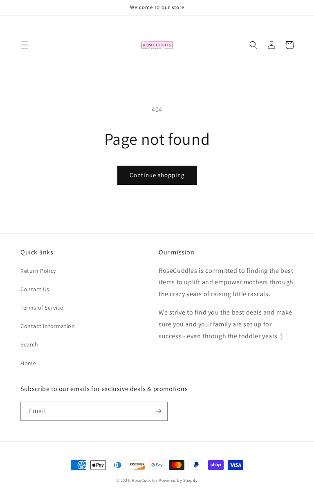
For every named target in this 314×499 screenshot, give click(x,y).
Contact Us (34, 289)
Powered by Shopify (178, 480)
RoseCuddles (145, 480)
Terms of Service (41, 307)
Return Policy (38, 270)
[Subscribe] (158, 411)
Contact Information (47, 326)
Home (28, 363)
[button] (25, 45)
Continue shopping (157, 175)
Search (29, 344)
